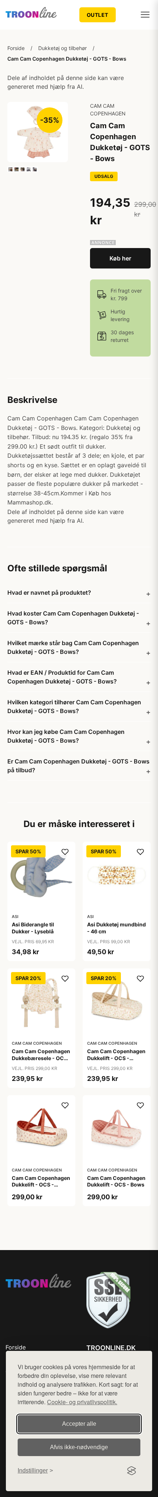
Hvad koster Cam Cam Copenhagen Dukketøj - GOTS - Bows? (73, 618)
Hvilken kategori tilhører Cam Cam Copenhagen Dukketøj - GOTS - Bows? (74, 706)
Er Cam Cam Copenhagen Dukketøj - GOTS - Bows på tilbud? (78, 766)
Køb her (120, 258)
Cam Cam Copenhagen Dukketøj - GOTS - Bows (66, 59)
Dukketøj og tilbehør (62, 48)
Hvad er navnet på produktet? (49, 592)
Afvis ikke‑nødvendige (79, 1447)
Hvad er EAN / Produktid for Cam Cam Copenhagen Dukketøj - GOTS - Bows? (62, 677)
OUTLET (97, 15)
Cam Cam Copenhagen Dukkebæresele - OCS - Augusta (41, 1057)
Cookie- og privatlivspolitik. (82, 1402)
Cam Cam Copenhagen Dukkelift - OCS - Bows (116, 1181)
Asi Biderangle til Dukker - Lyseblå (33, 927)
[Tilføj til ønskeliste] (65, 851)
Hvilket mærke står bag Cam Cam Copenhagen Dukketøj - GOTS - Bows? (73, 647)
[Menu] (145, 14)
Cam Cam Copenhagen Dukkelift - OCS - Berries (41, 1184)
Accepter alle (79, 1424)
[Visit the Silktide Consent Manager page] (131, 1470)
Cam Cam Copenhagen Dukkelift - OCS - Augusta (116, 1057)
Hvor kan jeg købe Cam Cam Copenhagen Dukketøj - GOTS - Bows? (66, 736)
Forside (16, 48)
